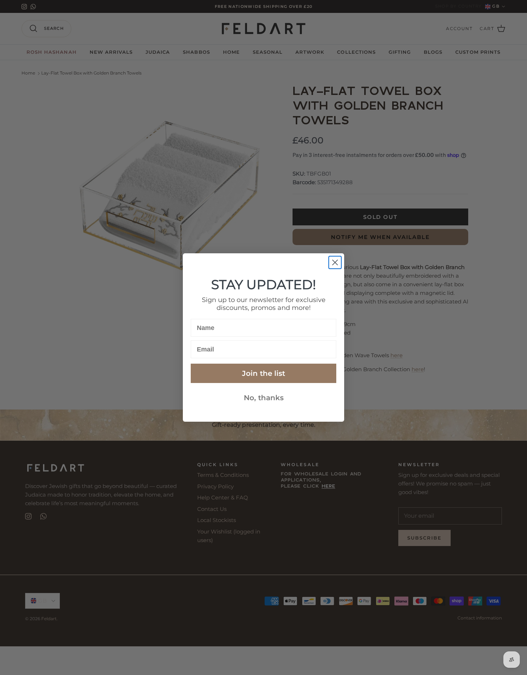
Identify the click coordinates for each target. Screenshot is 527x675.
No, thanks (264, 397)
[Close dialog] (335, 262)
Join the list (263, 373)
